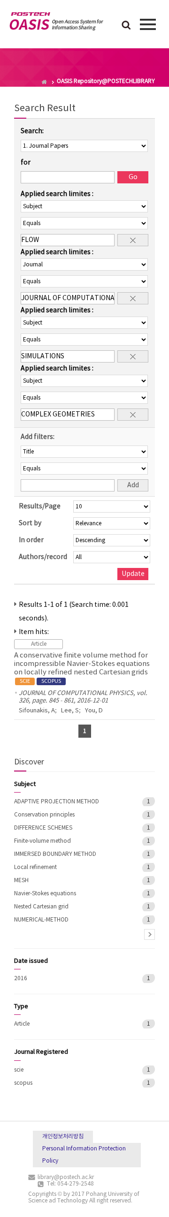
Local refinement (35, 867)
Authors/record (43, 557)
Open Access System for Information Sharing (56, 23)
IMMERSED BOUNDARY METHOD (55, 854)
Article (22, 1024)
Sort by (30, 523)
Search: (32, 131)
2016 (20, 978)
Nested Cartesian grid (41, 907)
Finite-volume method (42, 841)
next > (149, 934)
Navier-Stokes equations (45, 894)
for (26, 162)
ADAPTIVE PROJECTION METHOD (56, 802)
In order (31, 540)
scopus (23, 1083)
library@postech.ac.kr (66, 1177)
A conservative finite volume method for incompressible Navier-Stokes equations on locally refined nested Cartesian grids (82, 667)
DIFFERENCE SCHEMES (43, 828)
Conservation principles (44, 815)
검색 (126, 26)
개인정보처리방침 (63, 1137)
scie (18, 1070)
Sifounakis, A (37, 710)
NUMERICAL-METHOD (41, 920)
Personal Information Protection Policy (84, 1155)
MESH (21, 880)
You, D (94, 710)
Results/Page (40, 506)
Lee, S (70, 710)
